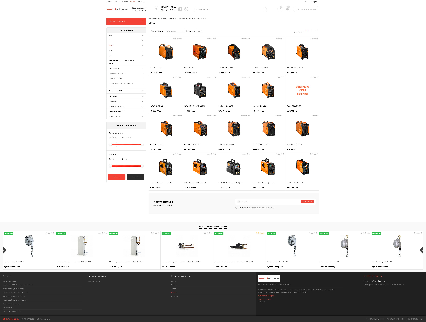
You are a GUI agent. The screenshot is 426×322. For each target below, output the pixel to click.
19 (142, 55)
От (110, 137)
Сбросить (136, 177)
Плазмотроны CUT (115, 91)
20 (142, 40)
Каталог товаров (117, 21)
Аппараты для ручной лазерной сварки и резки (122, 62)
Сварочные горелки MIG (117, 106)
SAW (110, 50)
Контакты (141, 1)
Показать (116, 177)
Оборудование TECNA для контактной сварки (17, 285)
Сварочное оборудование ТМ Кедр (14, 296)
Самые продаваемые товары (213, 226)
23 (142, 101)
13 (142, 96)
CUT (110, 35)
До (123, 137)
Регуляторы (113, 96)
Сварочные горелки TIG (117, 111)
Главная (109, 1)
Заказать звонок (166, 12)
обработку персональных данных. (261, 208)
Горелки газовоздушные (117, 73)
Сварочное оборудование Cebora (13, 289)
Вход (305, 2)
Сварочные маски (115, 116)
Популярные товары (93, 281)
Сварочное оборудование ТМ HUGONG (15, 292)
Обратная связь (12, 319)
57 (142, 106)
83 (142, 111)
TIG (110, 55)
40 (142, 116)
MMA (111, 45)
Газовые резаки (114, 68)
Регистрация (314, 2)
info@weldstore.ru (377, 281)
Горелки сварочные (115, 78)
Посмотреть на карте (266, 296)
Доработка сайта (264, 299)
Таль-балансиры (8, 307)
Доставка (125, 1)
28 (142, 91)
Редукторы (112, 101)
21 (142, 68)
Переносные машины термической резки (121, 85)
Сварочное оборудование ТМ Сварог (15, 300)
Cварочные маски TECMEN (12, 311)
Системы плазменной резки (12, 304)
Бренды (116, 1)
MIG (110, 40)
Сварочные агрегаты (9, 281)
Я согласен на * (256, 208)
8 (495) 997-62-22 (28, 319)
